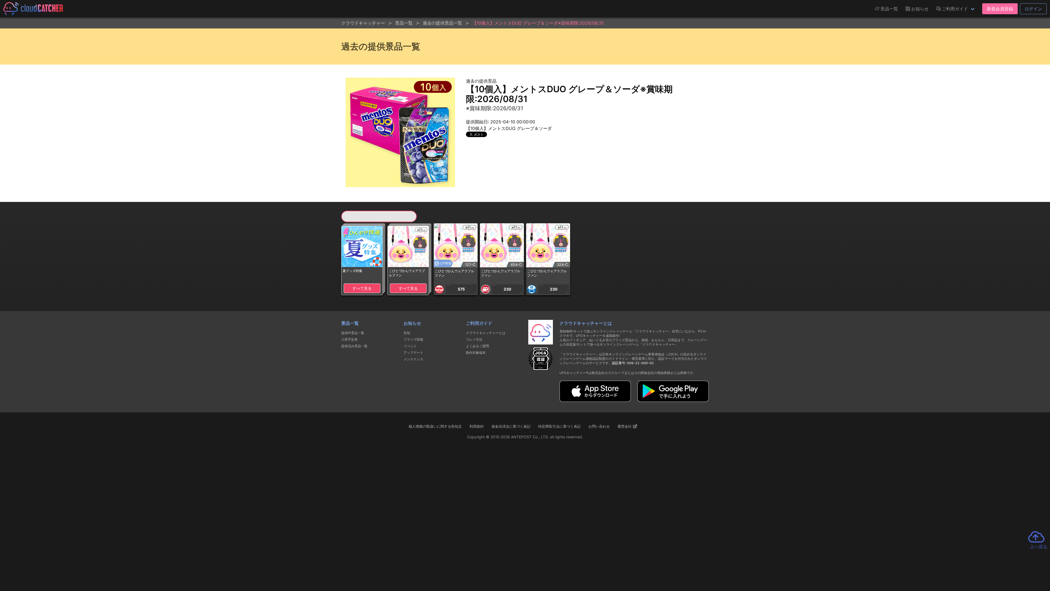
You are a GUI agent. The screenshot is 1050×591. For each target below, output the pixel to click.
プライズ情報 (413, 339)
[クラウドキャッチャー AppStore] (595, 400)
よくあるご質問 (477, 346)
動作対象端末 (476, 352)
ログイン (1033, 8)
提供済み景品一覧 (354, 346)
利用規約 (476, 426)
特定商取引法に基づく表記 (559, 426)
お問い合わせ (599, 426)
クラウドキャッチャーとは (485, 333)
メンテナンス (413, 359)
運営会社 (625, 426)
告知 (407, 333)
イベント (410, 346)
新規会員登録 (1000, 8)
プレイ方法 (474, 339)
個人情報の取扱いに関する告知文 (435, 426)
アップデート (413, 352)
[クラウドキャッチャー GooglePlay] (673, 400)
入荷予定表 (349, 339)
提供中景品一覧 (352, 333)
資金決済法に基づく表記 (510, 426)
